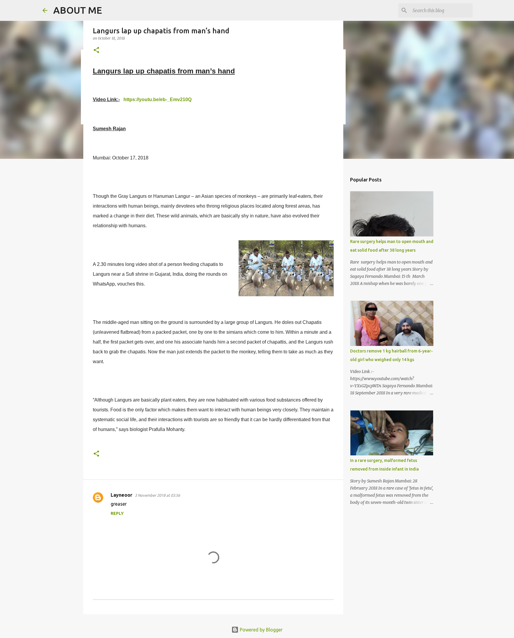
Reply (117, 513)
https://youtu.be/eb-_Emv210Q (157, 99)
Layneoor (121, 495)
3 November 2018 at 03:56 (157, 495)
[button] (96, 50)
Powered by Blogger (261, 629)
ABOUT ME (77, 10)
